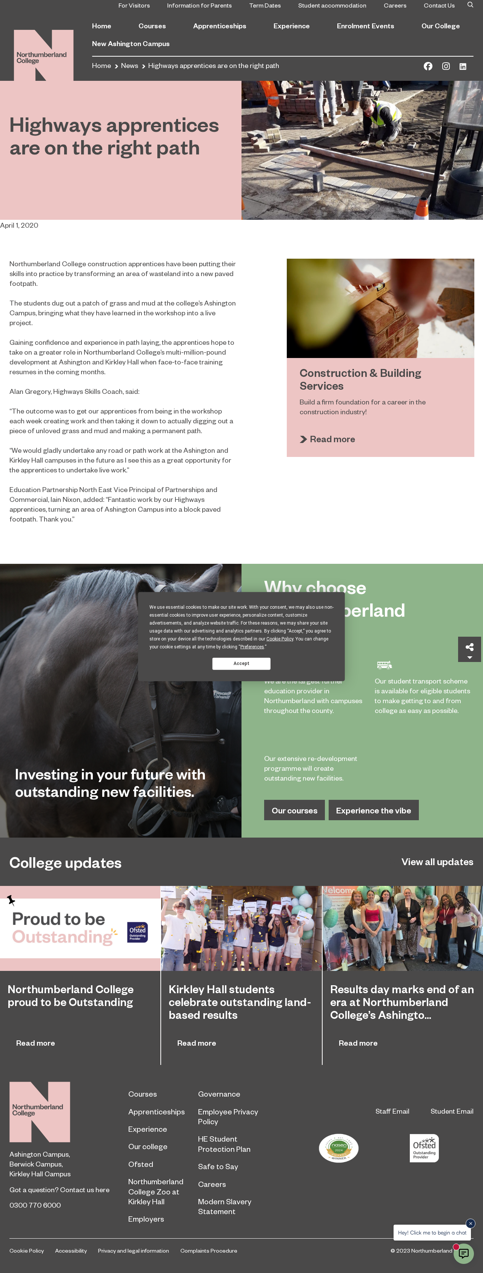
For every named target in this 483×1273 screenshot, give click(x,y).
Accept (241, 663)
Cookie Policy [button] (279, 638)
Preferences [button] (252, 646)
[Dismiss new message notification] (470, 1223)
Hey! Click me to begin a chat (432, 1232)
